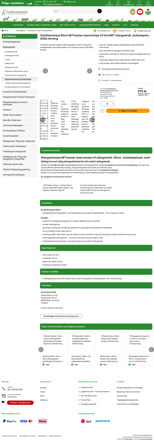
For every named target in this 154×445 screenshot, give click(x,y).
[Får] (35, 19)
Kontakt (43, 388)
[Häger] (122, 19)
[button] (132, 12)
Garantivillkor (122, 396)
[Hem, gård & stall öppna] (77, 25)
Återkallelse (42, 436)
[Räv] (99, 19)
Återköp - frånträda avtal (20, 402)
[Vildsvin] (80, 19)
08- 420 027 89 (15, 389)
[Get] (43, 19)
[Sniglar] (143, 19)
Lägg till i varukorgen (129, 111)
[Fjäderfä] (50, 19)
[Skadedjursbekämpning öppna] (102, 25)
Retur (42, 396)
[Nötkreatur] (25, 19)
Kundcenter (12, 397)
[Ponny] (15, 19)
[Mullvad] (130, 19)
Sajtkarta (43, 400)
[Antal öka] (113, 104)
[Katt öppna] (128, 25)
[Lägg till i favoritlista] (102, 111)
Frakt (144, 435)
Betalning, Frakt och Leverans (128, 392)
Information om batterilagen (128, 404)
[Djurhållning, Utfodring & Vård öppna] (57, 25)
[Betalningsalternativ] (26, 421)
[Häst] (6, 19)
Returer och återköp (146, 439)
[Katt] (66, 19)
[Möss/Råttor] (136, 19)
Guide (42, 392)
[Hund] (58, 19)
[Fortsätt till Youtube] (140, 12)
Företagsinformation (27, 436)
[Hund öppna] (110, 25)
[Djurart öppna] (121, 25)
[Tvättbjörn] (107, 19)
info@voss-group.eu (52, 308)
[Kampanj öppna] (139, 25)
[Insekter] (149, 19)
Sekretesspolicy (55, 436)
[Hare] (72, 19)
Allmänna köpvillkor (9, 436)
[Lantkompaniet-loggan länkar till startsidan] (27, 11)
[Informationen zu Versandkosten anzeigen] (94, 421)
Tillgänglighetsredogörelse (127, 400)
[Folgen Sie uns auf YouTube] (3, 403)
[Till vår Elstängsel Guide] (148, 12)
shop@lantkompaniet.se (54, 4)
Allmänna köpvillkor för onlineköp (130, 388)
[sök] (99, 11)
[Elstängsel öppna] (25, 25)
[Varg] (90, 19)
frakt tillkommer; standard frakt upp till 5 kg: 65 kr (115, 69)
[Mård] (115, 19)
